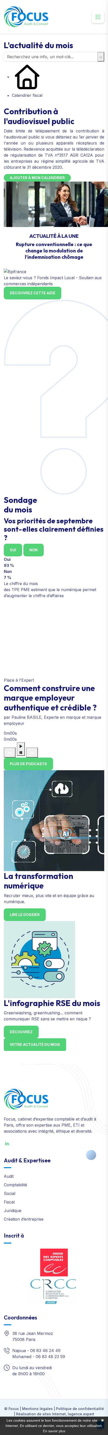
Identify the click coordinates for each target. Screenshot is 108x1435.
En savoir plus (54, 1431)
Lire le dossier (25, 914)
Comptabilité (15, 1184)
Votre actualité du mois (35, 1044)
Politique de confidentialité (80, 1409)
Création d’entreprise (23, 1219)
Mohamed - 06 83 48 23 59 (38, 1356)
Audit (9, 1176)
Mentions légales (37, 1409)
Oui (13, 550)
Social (9, 1193)
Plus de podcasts (28, 764)
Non (33, 550)
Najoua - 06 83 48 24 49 (36, 1350)
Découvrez (21, 1032)
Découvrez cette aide (32, 293)
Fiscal (9, 1201)
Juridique (12, 1210)
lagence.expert (81, 1414)
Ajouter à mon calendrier (37, 178)
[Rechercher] (100, 57)
